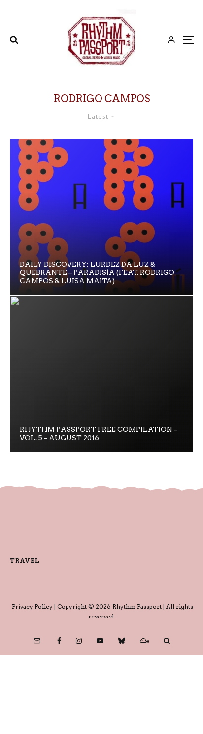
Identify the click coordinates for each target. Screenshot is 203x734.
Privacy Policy (32, 606)
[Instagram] (78, 641)
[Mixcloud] (144, 641)
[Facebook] (59, 641)
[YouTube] (100, 641)
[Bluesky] (122, 641)
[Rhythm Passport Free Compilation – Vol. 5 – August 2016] (101, 374)
